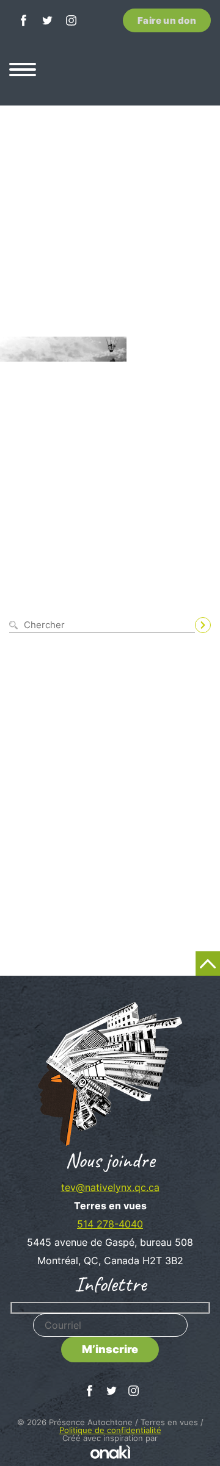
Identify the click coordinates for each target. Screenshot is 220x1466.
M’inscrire (110, 1349)
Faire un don (167, 20)
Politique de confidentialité (110, 1430)
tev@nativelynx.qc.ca (110, 1187)
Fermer (196, 605)
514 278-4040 (110, 1224)
